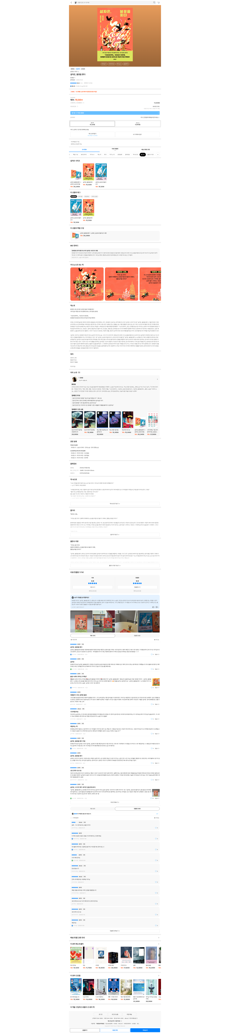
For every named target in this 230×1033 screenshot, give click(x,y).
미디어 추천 (80, 453)
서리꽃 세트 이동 (113, 961)
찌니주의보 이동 (76, 959)
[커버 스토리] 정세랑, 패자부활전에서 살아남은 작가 (87, 400)
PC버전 (115, 1023)
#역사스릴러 (94, 196)
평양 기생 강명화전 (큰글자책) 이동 (138, 990)
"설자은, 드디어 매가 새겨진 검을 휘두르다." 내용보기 (115, 791)
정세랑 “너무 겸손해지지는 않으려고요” (84, 403)
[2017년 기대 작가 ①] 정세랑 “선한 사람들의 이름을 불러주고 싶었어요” (93, 405)
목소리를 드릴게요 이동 (115, 423)
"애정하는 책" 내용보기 (115, 728)
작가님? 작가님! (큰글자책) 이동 (151, 990)
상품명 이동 (76, 211)
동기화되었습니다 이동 (76, 990)
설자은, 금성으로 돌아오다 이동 (101, 175)
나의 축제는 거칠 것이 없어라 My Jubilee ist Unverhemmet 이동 (152, 423)
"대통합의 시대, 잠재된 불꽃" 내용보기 (115, 698)
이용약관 (93, 1023)
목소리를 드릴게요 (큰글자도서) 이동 (102, 423)
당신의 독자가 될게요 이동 (90, 423)
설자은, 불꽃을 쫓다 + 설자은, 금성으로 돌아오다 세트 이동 (76, 178)
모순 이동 (88, 959)
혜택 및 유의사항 (92, 591)
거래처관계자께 (127, 1023)
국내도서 (73, 453)
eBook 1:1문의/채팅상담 (130, 1018)
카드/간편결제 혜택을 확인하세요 (149, 117)
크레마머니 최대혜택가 (76, 103)
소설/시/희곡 (80, 447)
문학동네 (72, 80)
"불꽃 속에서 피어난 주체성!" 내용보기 (115, 680)
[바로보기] (81, 621)
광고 (138, 1023)
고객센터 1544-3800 (97, 1018)
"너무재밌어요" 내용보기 (115, 714)
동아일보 (86, 455)
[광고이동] (154, 2)
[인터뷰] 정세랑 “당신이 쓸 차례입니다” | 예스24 (87, 398)
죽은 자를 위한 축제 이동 (126, 991)
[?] (90, 597)
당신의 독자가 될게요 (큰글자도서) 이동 (77, 423)
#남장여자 (73, 196)
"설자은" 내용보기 (115, 664)
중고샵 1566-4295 (118, 1018)
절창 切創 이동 (151, 959)
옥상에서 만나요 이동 (127, 423)
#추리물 (80, 196)
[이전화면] (71, 2)
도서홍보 (134, 1023)
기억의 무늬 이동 (126, 959)
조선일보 (86, 453)
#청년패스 (87, 196)
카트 (159, 2)
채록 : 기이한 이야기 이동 (113, 990)
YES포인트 (73, 106)
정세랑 (72, 78)
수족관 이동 (101, 959)
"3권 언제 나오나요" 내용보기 (115, 773)
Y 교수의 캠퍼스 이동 (101, 990)
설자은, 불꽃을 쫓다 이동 (88, 175)
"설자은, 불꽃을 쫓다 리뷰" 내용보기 (115, 743)
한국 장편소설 (95, 447)
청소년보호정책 (108, 1023)
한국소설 (87, 447)
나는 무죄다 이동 (88, 990)
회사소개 (120, 1023)
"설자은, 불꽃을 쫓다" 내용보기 (115, 649)
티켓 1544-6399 (108, 1018)
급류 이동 (138, 959)
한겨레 (86, 458)
